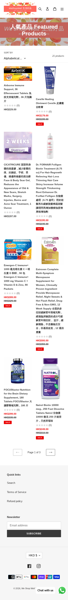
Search (11, 482)
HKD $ (33, 555)
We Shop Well (28, 588)
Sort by (8, 52)
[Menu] (62, 9)
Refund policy (14, 501)
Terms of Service (16, 492)
